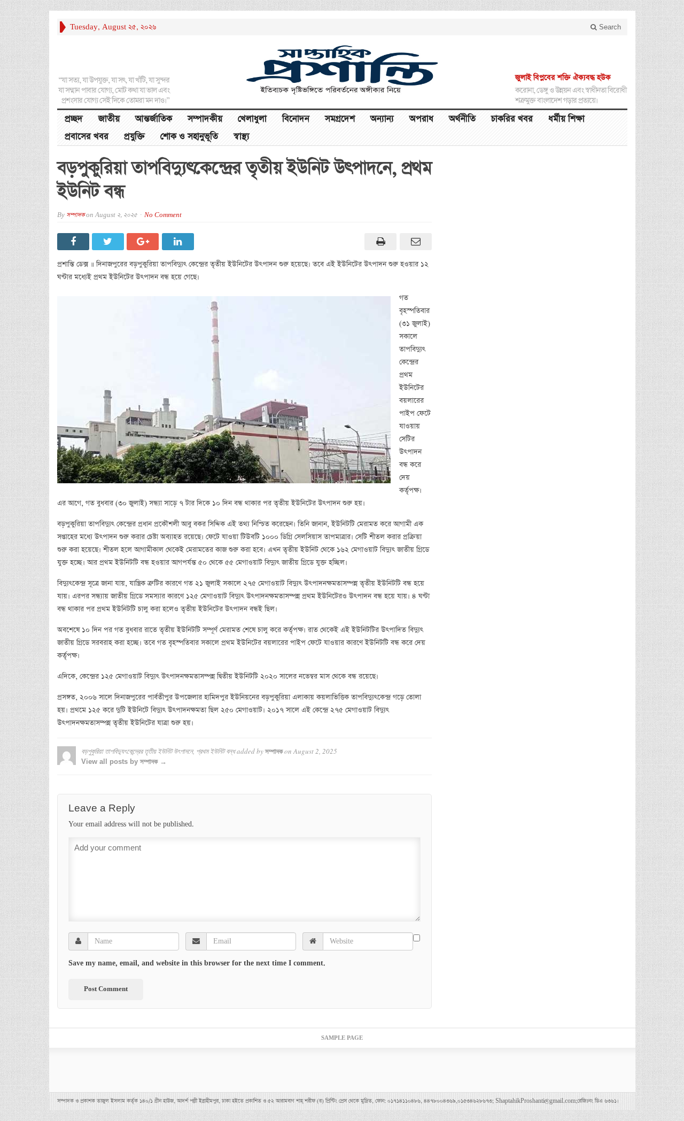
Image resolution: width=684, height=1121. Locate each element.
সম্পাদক (75, 215)
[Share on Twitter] (109, 241)
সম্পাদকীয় (205, 119)
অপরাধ (421, 119)
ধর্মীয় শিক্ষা (566, 119)
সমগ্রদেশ (340, 119)
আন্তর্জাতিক (153, 119)
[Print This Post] (379, 241)
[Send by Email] (414, 241)
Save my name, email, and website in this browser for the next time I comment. (196, 963)
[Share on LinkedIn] (179, 241)
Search (609, 27)
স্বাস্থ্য (242, 136)
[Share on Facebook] (74, 241)
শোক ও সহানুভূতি (189, 136)
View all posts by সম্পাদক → (124, 761)
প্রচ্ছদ (74, 119)
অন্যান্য (382, 119)
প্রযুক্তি (134, 136)
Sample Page (342, 1038)
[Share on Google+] (144, 241)
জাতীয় (109, 119)
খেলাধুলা (252, 119)
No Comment (163, 215)
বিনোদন (295, 119)
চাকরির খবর (512, 119)
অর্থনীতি (462, 119)
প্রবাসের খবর (86, 136)
